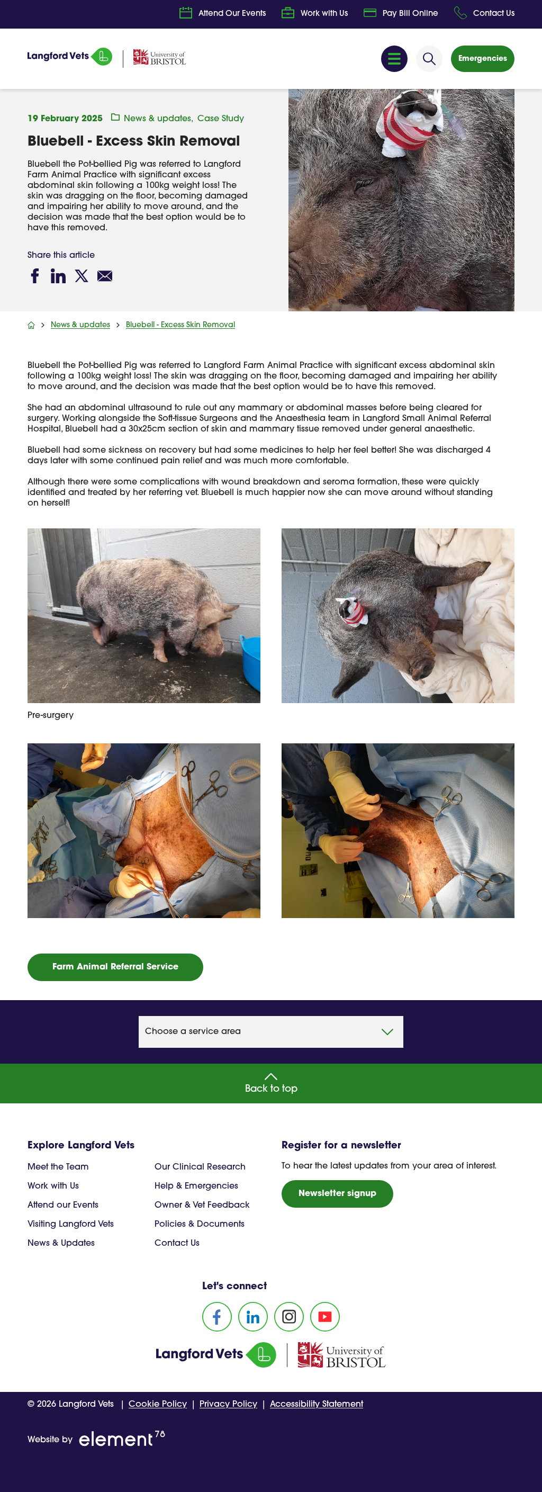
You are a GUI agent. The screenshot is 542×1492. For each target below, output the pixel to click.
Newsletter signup (337, 1194)
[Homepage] (70, 63)
